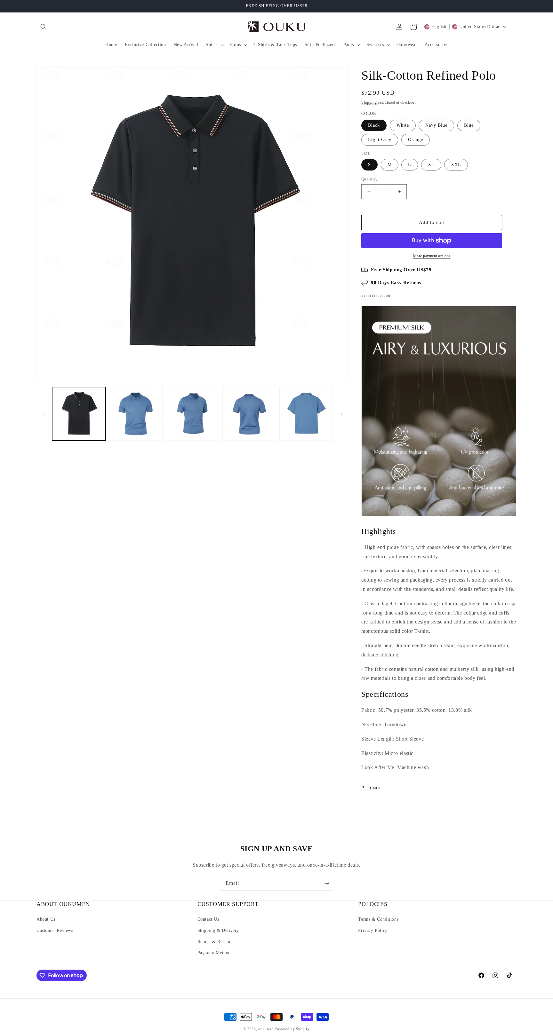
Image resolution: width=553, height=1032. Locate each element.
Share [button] (374, 787)
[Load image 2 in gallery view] (135, 414)
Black (374, 125)
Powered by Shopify (292, 1029)
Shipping (369, 102)
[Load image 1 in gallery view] (79, 414)
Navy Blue (436, 125)
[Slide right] (341, 414)
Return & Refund (214, 941)
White (403, 125)
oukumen (266, 1029)
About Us (45, 919)
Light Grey (379, 139)
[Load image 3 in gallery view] (192, 414)
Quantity (369, 179)
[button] (43, 27)
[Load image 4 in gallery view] (249, 414)
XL (431, 164)
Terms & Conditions (378, 919)
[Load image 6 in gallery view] (306, 414)
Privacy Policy (372, 930)
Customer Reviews (54, 930)
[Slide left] (43, 414)
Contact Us (208, 919)
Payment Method (214, 952)
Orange (415, 139)
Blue (469, 125)
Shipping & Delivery (218, 930)
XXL (456, 164)
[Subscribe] (327, 883)
